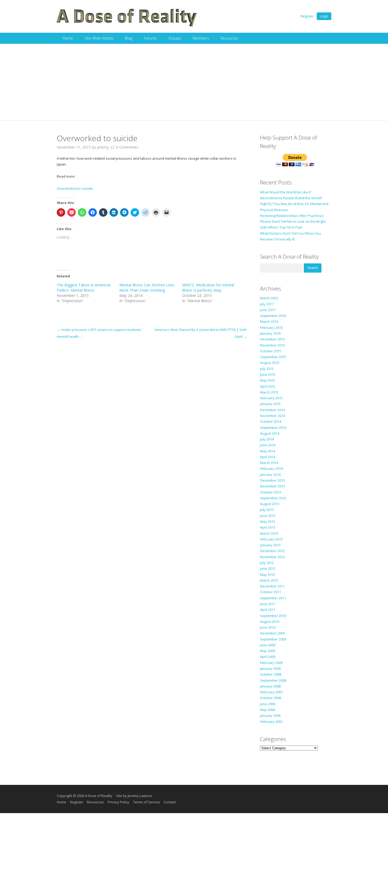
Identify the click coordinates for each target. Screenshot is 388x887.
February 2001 (271, 721)
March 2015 (269, 392)
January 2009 (270, 668)
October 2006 (270, 697)
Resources (229, 38)
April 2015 (267, 386)
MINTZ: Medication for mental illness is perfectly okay (208, 287)
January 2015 (270, 403)
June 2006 (267, 703)
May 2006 (267, 709)
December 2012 (272, 550)
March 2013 (269, 533)
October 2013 (270, 492)
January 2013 (270, 545)
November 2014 (272, 415)
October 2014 (270, 421)
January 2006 (270, 715)
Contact (170, 802)
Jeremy (103, 147)
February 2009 (271, 662)
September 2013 (273, 498)
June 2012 (267, 568)
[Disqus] (152, 406)
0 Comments (127, 147)
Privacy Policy (118, 802)
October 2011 (270, 592)
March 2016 (269, 321)
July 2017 (267, 304)
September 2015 (273, 356)
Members (201, 38)
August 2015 (269, 362)
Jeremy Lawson (140, 795)
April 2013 (267, 527)
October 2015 (270, 351)
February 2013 (271, 539)
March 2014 (269, 462)
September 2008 (273, 680)
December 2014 (272, 409)
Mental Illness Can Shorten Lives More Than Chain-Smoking (147, 287)
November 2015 (272, 345)
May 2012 (267, 574)
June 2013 (267, 515)
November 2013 (272, 486)
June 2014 (267, 445)
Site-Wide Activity (99, 38)
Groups (174, 38)
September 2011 (273, 598)
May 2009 (267, 650)
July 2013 (267, 509)
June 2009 (267, 645)
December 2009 (272, 633)
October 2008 (270, 674)
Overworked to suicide (75, 188)
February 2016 (271, 327)
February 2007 (271, 692)
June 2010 (267, 627)
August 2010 (269, 621)
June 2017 (267, 309)
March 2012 (269, 580)
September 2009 (273, 639)
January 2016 (270, 333)
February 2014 (271, 468)
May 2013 (267, 521)
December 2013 (272, 480)
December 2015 (272, 339)
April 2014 (267, 456)
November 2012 (272, 556)
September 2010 (273, 615)
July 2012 (267, 562)
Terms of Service (146, 802)
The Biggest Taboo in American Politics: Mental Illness (84, 287)
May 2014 (267, 451)
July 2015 (267, 368)
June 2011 (267, 603)
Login (324, 16)
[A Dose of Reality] (127, 25)
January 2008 (270, 686)
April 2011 (267, 609)
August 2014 (269, 433)
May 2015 (267, 380)
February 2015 (271, 398)
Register (307, 16)
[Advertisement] (194, 83)
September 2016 (273, 315)
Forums (150, 38)
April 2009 (267, 656)
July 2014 (267, 439)
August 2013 (269, 503)
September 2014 (273, 427)
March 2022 (269, 298)
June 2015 (267, 374)
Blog (128, 38)
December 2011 (272, 586)
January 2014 (270, 474)
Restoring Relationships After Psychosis (292, 215)
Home (68, 38)
